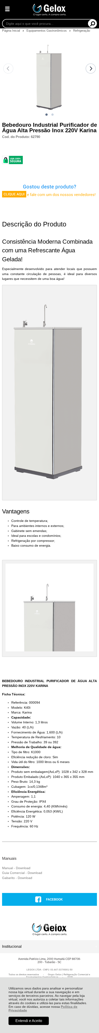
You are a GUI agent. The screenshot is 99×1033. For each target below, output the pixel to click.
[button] (46, 114)
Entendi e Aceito (28, 1021)
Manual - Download (16, 868)
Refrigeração (81, 30)
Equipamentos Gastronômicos (47, 30)
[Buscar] (92, 23)
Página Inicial (11, 30)
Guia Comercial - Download (22, 873)
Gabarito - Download (17, 878)
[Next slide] (91, 68)
